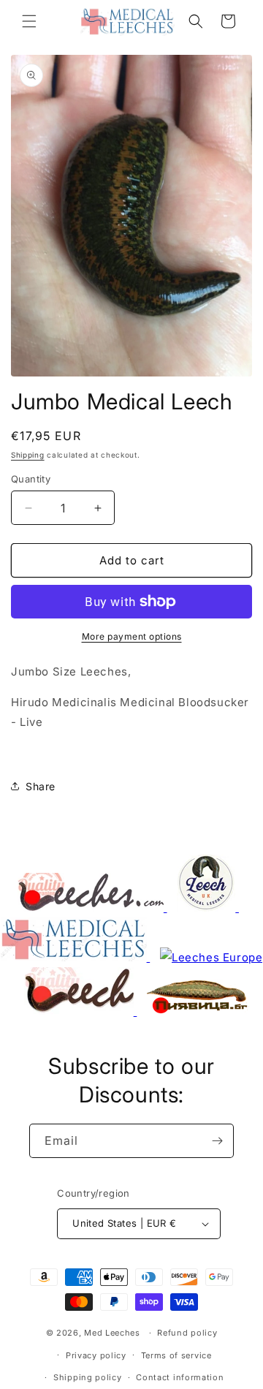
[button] (29, 21)
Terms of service (176, 1355)
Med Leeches (112, 1333)
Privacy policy (96, 1355)
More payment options (132, 636)
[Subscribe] (217, 1141)
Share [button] (41, 786)
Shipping (28, 454)
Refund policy (187, 1333)
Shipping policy (87, 1377)
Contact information (180, 1377)
